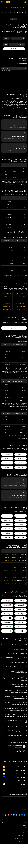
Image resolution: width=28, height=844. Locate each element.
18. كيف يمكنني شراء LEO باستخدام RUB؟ (17, 735)
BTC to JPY (7, 554)
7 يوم (21, 68)
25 (24, 217)
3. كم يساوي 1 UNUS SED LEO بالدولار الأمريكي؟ (15, 653)
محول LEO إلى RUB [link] (6, 7)
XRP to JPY (7, 564)
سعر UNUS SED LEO (15, 7)
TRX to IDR (14, 577)
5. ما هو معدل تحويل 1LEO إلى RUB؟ (18, 662)
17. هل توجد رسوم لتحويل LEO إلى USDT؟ (17, 731)
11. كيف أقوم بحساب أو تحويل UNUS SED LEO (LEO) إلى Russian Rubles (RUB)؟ (15, 697)
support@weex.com (9, 841)
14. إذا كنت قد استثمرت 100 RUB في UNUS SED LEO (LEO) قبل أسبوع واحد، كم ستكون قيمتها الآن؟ (15, 715)
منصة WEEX (24, 7)
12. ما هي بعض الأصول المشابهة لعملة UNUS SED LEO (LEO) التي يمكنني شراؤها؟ (15, 703)
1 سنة (7, 68)
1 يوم (25, 68)
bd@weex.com (10, 838)
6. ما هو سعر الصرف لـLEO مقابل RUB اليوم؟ (16, 666)
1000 (24, 227)
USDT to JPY (7, 560)
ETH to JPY (7, 557)
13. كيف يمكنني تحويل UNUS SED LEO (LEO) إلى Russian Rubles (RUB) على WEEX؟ (15, 709)
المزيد (24, 825)
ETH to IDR (14, 557)
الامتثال (24, 822)
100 (24, 224)
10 (24, 214)
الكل (3, 68)
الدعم (24, 828)
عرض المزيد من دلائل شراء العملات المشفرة (13, 787)
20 (24, 253)
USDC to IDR (14, 570)
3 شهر (14, 68)
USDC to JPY (6, 570)
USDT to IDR (14, 560)
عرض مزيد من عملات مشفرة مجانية (14, 755)
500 (24, 267)
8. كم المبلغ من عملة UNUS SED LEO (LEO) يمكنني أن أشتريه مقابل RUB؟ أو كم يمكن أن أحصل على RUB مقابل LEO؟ (15, 678)
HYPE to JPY (7, 583)
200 (24, 263)
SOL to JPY (7, 573)
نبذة (25, 819)
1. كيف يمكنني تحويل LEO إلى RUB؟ (19, 644)
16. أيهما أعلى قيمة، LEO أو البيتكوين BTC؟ (17, 726)
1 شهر (17, 68)
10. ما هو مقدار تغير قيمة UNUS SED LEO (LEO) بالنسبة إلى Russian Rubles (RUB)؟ (16, 691)
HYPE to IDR (14, 583)
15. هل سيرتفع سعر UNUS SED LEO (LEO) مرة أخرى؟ (16, 721)
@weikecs (18, 832)
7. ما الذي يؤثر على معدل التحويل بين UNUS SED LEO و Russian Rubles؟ (16, 671)
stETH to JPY (6, 580)
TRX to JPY (7, 577)
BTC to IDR (14, 554)
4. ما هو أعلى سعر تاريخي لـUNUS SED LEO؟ (16, 658)
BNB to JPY (7, 567)
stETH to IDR (14, 580)
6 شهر (10, 68)
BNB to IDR (14, 567)
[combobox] (6, 38)
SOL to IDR (14, 573)
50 (24, 221)
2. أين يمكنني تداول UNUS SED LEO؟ (18, 649)
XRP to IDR (14, 564)
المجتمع (24, 809)
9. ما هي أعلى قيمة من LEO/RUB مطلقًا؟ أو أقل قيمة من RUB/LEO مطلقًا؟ (16, 685)
